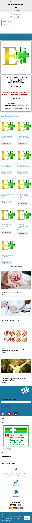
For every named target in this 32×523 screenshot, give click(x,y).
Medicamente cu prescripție (19, 105)
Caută (4, 24)
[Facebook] (3, 414)
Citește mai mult (6, 143)
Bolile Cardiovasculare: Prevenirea (13, 293)
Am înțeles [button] (27, 517)
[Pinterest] (9, 414)
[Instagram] (16, 414)
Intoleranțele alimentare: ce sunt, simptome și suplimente (13, 350)
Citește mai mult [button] (6, 520)
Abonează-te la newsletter (9, 399)
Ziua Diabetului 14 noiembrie (11, 321)
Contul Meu (16, 10)
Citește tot (4, 294)
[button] (16, 36)
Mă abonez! (5, 407)
